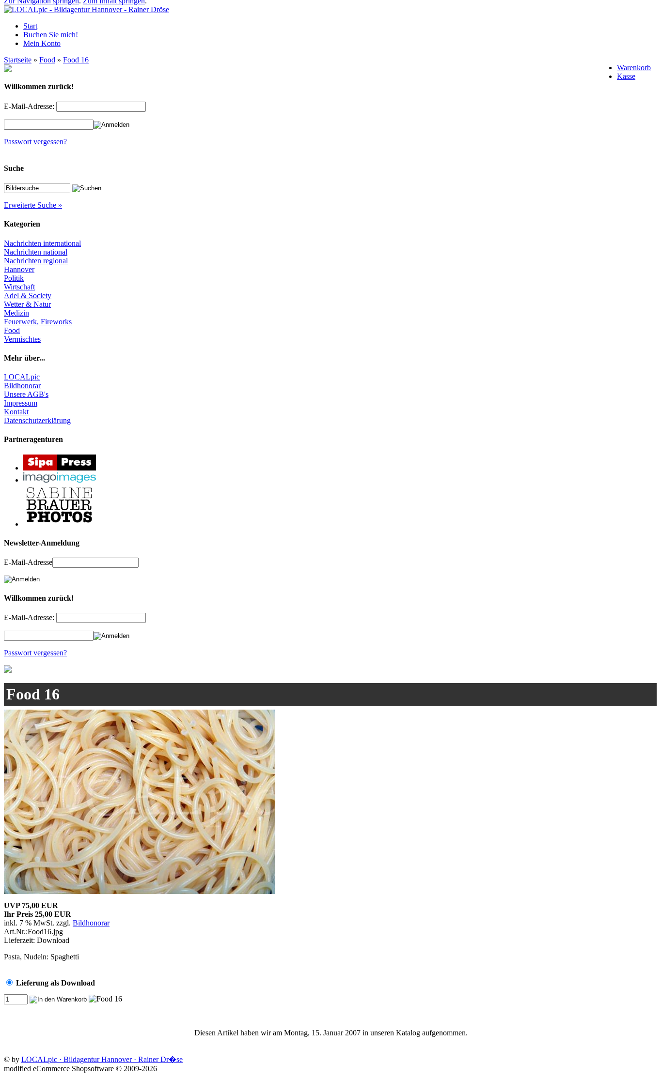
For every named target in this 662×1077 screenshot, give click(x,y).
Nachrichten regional (36, 261)
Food (47, 60)
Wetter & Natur (27, 304)
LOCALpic (22, 377)
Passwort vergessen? (35, 141)
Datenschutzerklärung (37, 420)
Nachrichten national (35, 252)
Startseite (18, 60)
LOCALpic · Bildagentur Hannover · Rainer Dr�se (102, 1059)
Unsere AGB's (26, 394)
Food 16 (76, 60)
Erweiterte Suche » (33, 205)
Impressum (20, 403)
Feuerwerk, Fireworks (38, 322)
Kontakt (16, 412)
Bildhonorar (22, 385)
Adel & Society (27, 295)
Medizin (16, 313)
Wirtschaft (19, 287)
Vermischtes (22, 339)
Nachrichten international (42, 243)
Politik (14, 278)
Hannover (19, 269)
